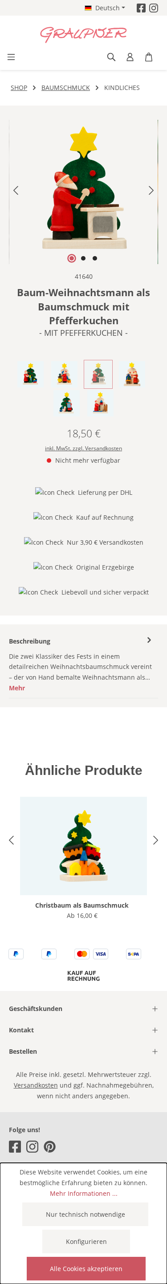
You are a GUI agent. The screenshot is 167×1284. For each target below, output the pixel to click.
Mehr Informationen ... (84, 1193)
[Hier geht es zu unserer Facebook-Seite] (141, 8)
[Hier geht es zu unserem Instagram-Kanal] (153, 8)
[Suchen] (111, 57)
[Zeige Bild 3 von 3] (95, 258)
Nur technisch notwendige (85, 1214)
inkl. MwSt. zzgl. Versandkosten (83, 448)
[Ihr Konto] (130, 57)
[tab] (81, 664)
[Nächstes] (151, 192)
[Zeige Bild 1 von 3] (71, 258)
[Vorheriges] (15, 192)
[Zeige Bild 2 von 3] (83, 258)
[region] (83, 192)
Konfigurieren (86, 1241)
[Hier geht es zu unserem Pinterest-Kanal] (50, 1147)
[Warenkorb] (148, 57)
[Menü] (11, 57)
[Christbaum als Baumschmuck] (83, 846)
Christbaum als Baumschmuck (82, 905)
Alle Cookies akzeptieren (86, 1268)
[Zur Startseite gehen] (83, 35)
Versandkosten (36, 1085)
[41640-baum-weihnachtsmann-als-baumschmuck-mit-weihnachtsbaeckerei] (83, 192)
